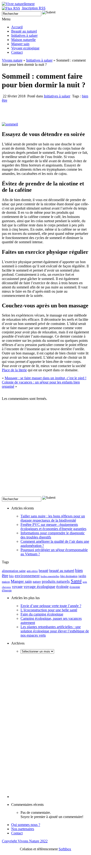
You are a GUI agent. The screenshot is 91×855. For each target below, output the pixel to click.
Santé (76, 581)
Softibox (65, 849)
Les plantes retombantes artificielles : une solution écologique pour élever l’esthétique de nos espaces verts (55, 631)
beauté (43, 571)
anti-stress (32, 571)
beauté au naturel (61, 571)
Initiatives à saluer (24, 35)
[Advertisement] (45, 450)
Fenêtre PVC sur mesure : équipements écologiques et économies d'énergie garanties (53, 527)
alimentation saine (14, 571)
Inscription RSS (34, 8)
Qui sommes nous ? (25, 825)
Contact (17, 52)
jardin (82, 576)
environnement (27, 576)
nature (37, 581)
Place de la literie (14, 370)
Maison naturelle (23, 40)
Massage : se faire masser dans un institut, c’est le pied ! (45, 378)
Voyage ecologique (25, 48)
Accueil (17, 27)
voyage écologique (39, 586)
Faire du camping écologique (42, 614)
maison (6, 581)
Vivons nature (12, 60)
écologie (62, 587)
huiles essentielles (50, 576)
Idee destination (68, 576)
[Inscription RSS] (12, 8)
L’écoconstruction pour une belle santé (49, 610)
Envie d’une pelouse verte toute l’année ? (51, 606)
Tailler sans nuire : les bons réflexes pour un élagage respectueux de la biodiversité (53, 518)
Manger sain (20, 44)
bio (11, 576)
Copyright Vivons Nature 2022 (25, 841)
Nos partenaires (22, 829)
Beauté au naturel (24, 31)
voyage (17, 587)
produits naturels (56, 581)
